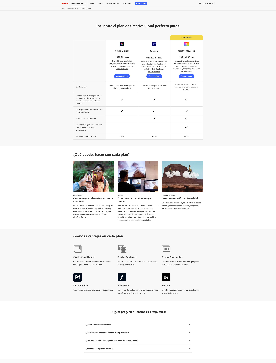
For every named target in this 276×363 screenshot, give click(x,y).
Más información (122, 69)
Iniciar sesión (209, 3)
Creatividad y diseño (77, 3)
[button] (200, 3)
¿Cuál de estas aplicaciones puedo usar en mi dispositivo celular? (112, 340)
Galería (100, 3)
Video (92, 3)
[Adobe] (64, 3)
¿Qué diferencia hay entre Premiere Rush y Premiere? (107, 332)
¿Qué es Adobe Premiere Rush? (98, 324)
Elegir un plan (141, 3)
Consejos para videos (113, 3)
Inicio (63, 8)
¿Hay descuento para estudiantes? (100, 348)
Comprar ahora (122, 76)
